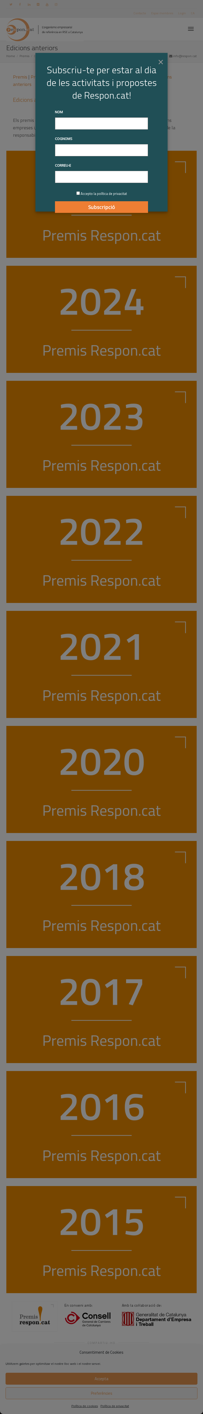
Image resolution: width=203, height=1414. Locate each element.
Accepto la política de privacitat (104, 193)
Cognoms (63, 138)
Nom (59, 111)
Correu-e (63, 165)
